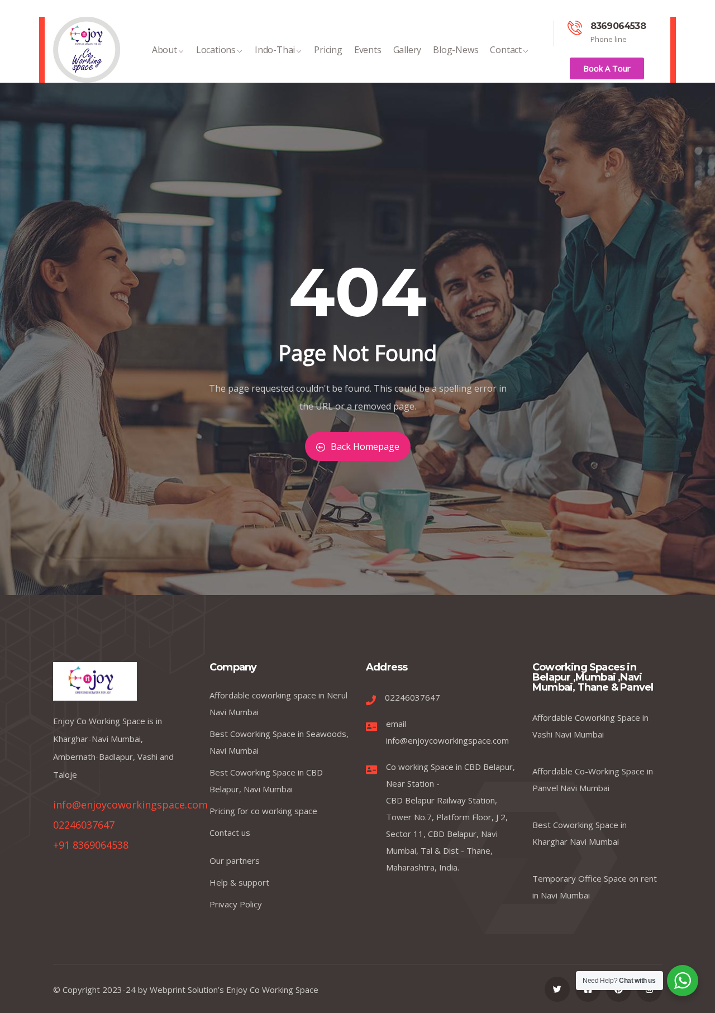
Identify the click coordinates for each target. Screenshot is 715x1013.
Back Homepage (365, 446)
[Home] (86, 50)
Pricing (328, 50)
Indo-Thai (275, 50)
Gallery (407, 50)
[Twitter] (557, 989)
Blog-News (455, 50)
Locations (216, 50)
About (164, 50)
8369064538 (618, 26)
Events (368, 50)
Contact (506, 50)
